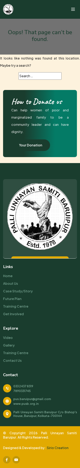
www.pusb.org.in (26, 403)
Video (8, 337)
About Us (10, 283)
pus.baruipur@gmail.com (32, 399)
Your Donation (30, 145)
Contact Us (12, 360)
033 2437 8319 (23, 386)
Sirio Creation (58, 448)
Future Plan (12, 298)
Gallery (9, 345)
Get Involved (13, 314)
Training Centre (15, 306)
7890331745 (22, 391)
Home (8, 276)
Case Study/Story (18, 291)
